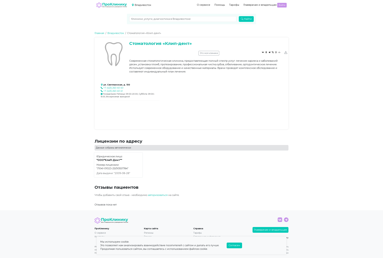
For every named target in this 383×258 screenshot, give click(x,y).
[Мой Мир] (279, 52)
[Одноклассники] (266, 52)
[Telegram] (269, 52)
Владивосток (115, 33)
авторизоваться (158, 195)
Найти (247, 19)
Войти (282, 5)
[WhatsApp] (276, 52)
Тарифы (234, 4)
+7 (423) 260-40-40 (113, 87)
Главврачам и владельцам (260, 4)
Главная (99, 33)
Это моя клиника (209, 53)
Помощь (219, 4)
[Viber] (272, 52)
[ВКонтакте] (263, 52)
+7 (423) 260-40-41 (113, 91)
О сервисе (203, 4)
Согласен (234, 245)
